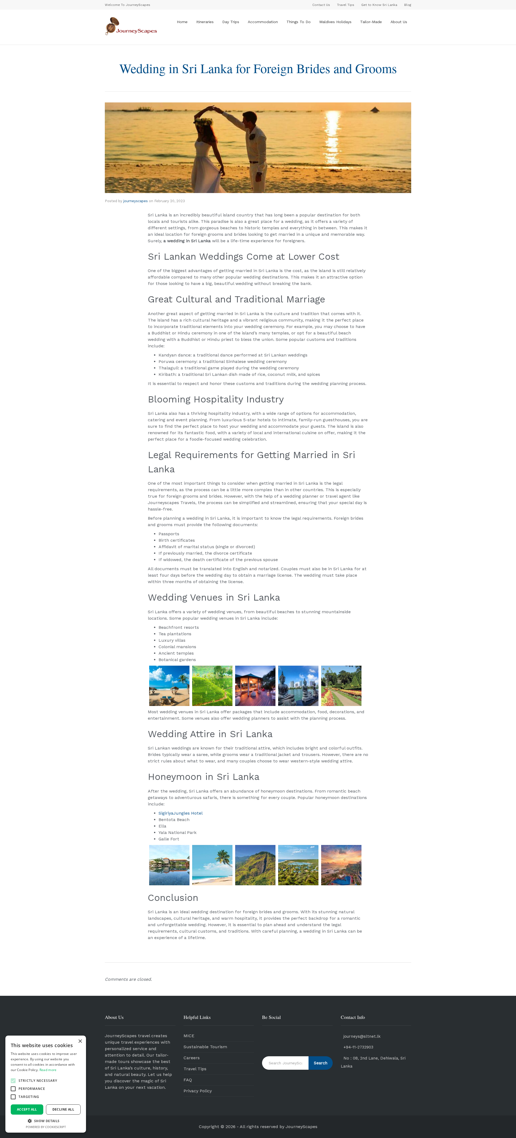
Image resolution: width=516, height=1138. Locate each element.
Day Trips (230, 22)
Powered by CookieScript (46, 1127)
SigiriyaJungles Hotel (181, 813)
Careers (192, 1057)
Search (320, 1063)
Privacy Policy (198, 1090)
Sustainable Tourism (205, 1046)
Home (182, 22)
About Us (398, 22)
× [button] (80, 1041)
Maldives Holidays (335, 22)
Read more (48, 1070)
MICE (189, 1035)
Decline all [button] (63, 1109)
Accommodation (263, 22)
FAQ (188, 1079)
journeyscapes (135, 201)
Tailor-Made (371, 22)
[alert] (45, 1084)
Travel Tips (195, 1068)
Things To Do (298, 22)
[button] (13, 1080)
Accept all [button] (27, 1109)
